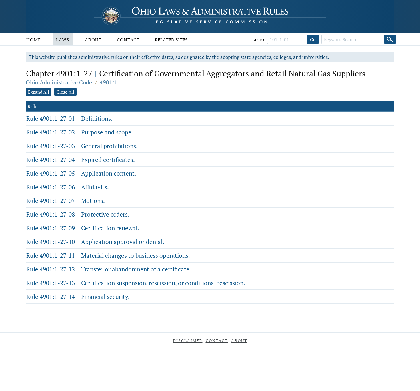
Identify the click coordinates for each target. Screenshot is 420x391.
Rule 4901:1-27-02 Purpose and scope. (79, 132)
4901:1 (108, 82)
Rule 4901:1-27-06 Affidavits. (67, 187)
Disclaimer (188, 340)
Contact (128, 40)
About (93, 40)
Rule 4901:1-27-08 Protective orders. (77, 214)
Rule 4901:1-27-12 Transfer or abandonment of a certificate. (108, 269)
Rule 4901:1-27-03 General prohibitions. (82, 146)
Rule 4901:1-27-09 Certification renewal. (82, 228)
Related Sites (171, 40)
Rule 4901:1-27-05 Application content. (81, 173)
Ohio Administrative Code (59, 82)
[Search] (390, 39)
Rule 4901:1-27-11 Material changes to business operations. (108, 255)
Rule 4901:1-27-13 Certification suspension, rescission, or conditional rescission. (135, 283)
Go (313, 39)
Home (33, 40)
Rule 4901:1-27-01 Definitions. (69, 118)
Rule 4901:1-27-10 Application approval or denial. (95, 242)
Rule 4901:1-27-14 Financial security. (78, 297)
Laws (62, 40)
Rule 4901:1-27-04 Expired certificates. (80, 160)
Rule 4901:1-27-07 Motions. (65, 201)
